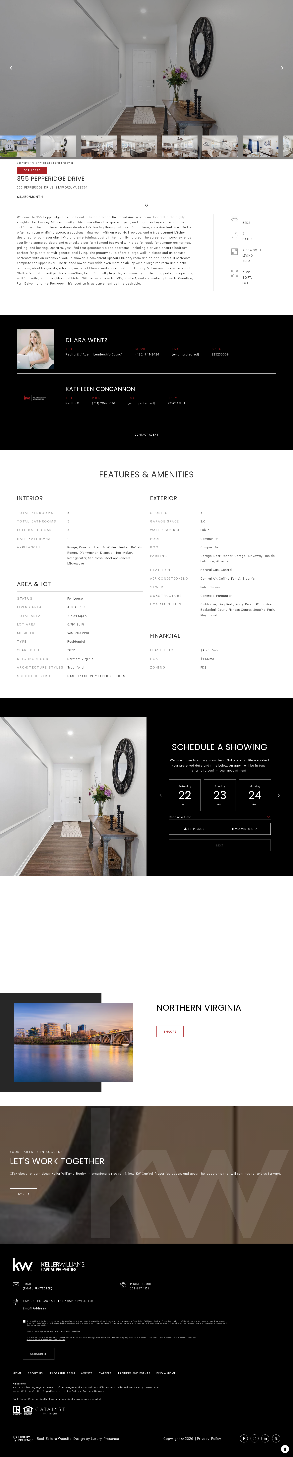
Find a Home (166, 1373)
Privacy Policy (209, 1438)
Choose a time (180, 817)
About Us (35, 1373)
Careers (105, 1373)
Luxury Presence (105, 1438)
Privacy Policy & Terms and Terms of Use (46, 1340)
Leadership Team (62, 1373)
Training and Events (134, 1373)
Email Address (34, 1308)
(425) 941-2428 (147, 354)
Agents (87, 1373)
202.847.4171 (139, 1288)
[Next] (278, 795)
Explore (170, 1031)
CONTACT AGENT (147, 434)
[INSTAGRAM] (255, 1438)
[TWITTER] (276, 1438)
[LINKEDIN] (265, 1438)
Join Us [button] (23, 1194)
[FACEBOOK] (244, 1438)
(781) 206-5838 (103, 403)
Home (17, 1373)
